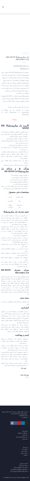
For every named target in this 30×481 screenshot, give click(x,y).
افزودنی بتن (16, 110)
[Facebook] (16, 423)
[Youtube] (19, 423)
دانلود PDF (24, 368)
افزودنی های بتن (16, 107)
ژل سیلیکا (8, 110)
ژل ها (9, 107)
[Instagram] (27, 423)
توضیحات (14, 119)
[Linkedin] (23, 423)
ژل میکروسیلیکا (15, 112)
